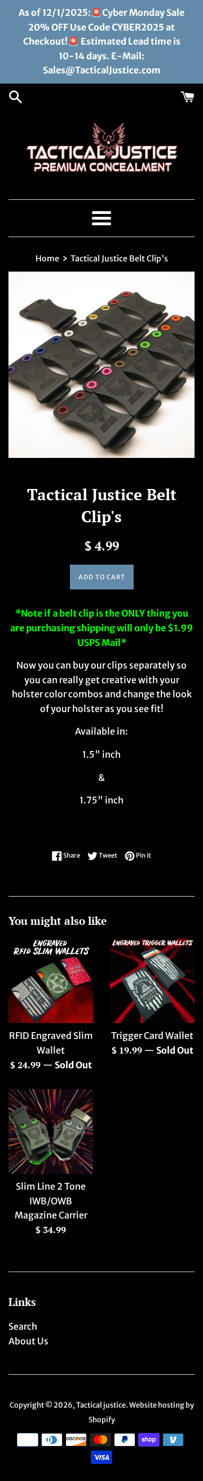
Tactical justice (101, 1404)
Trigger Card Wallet (152, 1035)
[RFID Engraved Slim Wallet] (50, 980)
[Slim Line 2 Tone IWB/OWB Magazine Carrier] (50, 1131)
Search (22, 1326)
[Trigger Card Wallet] (152, 980)
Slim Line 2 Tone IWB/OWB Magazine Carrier (51, 1201)
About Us (28, 1341)
